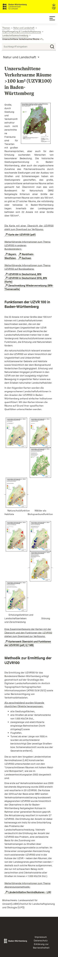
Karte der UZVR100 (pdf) (22, 234)
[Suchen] (52, 46)
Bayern (12, 254)
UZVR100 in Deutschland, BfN (24, 274)
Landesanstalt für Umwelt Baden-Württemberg (19, 7)
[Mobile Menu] (52, 18)
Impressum (41, 937)
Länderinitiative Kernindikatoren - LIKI (29, 892)
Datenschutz (41, 940)
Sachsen (26, 258)
